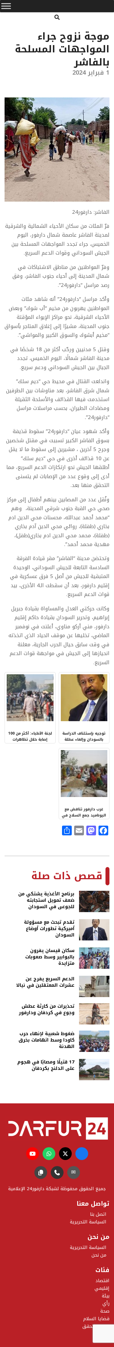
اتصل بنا (98, 1214)
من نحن (99, 1255)
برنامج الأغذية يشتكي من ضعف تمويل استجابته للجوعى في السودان (46, 900)
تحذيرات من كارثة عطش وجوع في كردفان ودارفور (46, 1010)
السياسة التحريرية (88, 1247)
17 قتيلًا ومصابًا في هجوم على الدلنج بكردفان (45, 1066)
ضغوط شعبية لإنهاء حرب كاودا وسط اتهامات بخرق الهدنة (46, 1040)
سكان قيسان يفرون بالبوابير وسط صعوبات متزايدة (49, 957)
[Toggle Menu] (6, 6)
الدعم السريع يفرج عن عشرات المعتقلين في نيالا (45, 982)
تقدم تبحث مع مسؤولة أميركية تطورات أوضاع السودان (49, 928)
